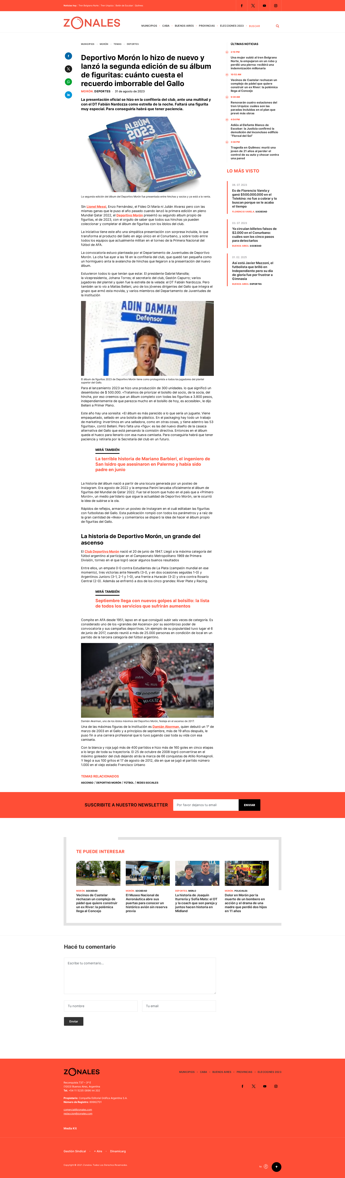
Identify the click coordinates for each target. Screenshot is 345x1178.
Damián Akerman (166, 727)
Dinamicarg (118, 1151)
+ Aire (98, 1151)
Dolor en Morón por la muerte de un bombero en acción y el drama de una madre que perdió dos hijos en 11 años (246, 903)
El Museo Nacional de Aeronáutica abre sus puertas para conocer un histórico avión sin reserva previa (146, 903)
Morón (104, 44)
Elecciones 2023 (232, 25)
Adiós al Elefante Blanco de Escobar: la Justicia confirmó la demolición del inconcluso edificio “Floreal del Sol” (254, 130)
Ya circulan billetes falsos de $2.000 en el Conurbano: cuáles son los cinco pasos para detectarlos (254, 234)
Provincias (207, 25)
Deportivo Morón (129, 215)
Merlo (192, 890)
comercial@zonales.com (78, 1109)
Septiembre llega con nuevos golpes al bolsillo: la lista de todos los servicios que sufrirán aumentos (152, 603)
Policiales (240, 890)
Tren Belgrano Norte (89, 6)
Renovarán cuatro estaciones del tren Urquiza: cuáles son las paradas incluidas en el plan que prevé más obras (254, 108)
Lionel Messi (96, 206)
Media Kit (70, 1128)
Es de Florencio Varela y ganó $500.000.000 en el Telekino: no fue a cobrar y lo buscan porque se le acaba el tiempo (254, 198)
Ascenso (87, 782)
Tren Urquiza (107, 6)
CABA (165, 25)
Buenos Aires (184, 25)
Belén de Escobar (124, 6)
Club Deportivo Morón (102, 551)
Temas (117, 44)
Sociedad (261, 211)
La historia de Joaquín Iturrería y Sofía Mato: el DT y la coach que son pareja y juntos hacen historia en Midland (196, 903)
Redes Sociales (147, 782)
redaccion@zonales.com (78, 1113)
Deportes (133, 44)
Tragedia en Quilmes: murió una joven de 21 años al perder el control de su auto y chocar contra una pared (255, 153)
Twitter (253, 6)
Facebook (242, 6)
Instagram (276, 6)
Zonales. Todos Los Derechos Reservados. (105, 1165)
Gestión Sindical (75, 1151)
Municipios (149, 25)
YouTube (264, 6)
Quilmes (139, 6)
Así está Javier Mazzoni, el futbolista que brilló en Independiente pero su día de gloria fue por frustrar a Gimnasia (252, 271)
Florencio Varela (243, 211)
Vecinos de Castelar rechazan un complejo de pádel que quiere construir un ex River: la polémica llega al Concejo (254, 85)
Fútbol (129, 782)
